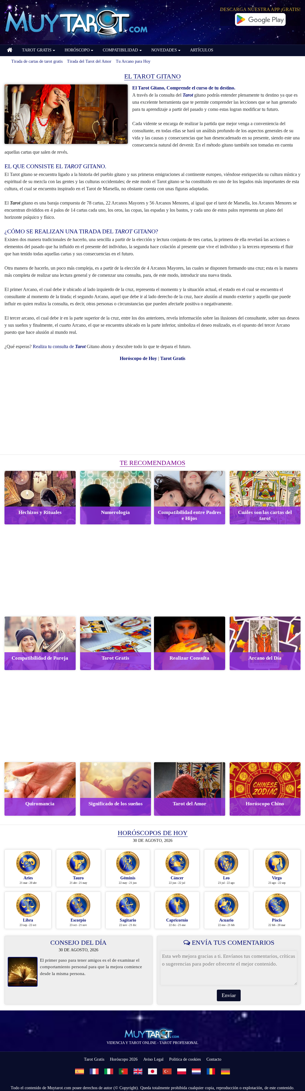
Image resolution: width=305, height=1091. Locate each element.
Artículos (201, 50)
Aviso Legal (153, 1059)
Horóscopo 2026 (124, 1059)
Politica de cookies (185, 1059)
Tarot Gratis (94, 1059)
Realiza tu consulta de (59, 346)
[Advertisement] (152, 408)
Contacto (213, 1059)
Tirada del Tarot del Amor (89, 61)
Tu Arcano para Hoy (133, 61)
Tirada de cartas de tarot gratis (37, 61)
